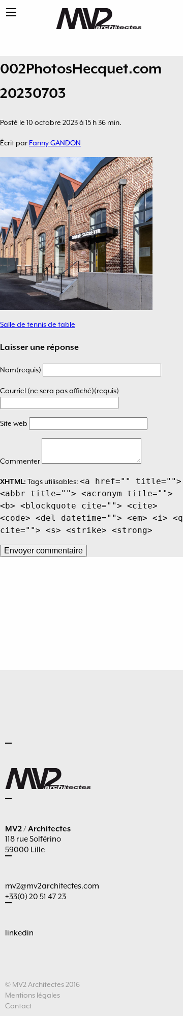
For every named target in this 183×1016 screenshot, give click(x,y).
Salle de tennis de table (37, 324)
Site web (14, 423)
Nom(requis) (21, 370)
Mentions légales (32, 995)
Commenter (21, 461)
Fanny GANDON (55, 143)
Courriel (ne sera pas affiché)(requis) (59, 391)
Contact (18, 1006)
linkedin (19, 932)
